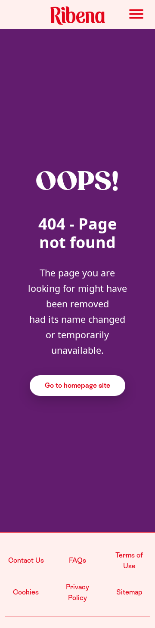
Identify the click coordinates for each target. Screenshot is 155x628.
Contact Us (26, 560)
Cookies (26, 592)
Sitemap (129, 592)
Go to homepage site (77, 385)
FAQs (77, 560)
